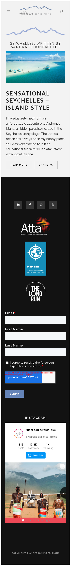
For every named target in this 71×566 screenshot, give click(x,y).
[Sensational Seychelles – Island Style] (35, 67)
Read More (19, 165)
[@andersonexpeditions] (18, 433)
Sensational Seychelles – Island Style (28, 100)
